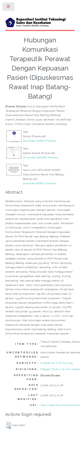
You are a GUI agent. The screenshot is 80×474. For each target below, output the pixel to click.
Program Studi (49, 369)
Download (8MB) (33, 183)
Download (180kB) (34, 157)
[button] (8, 425)
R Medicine (47, 362)
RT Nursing (65, 362)
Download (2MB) (33, 140)
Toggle (8, 7)
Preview (51, 140)
